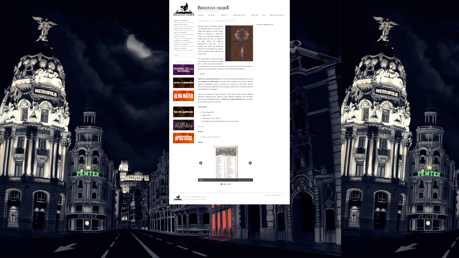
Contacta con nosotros (273, 195)
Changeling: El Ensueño (181, 40)
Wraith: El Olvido (179, 36)
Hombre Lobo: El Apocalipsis (183, 28)
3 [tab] (227, 184)
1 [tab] (221, 184)
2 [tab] (224, 184)
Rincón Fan (254, 15)
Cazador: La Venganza (181, 44)
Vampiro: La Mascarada (181, 21)
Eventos (224, 15)
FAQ (264, 15)
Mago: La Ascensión (180, 32)
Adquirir (200, 126)
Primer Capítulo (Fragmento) (211, 137)
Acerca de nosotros (277, 15)
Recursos (211, 15)
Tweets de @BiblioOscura (265, 24)
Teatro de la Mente (180, 48)
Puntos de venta (239, 15)
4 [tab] (229, 184)
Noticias (201, 15)
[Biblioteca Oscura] (213, 7)
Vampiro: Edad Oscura (181, 24)
